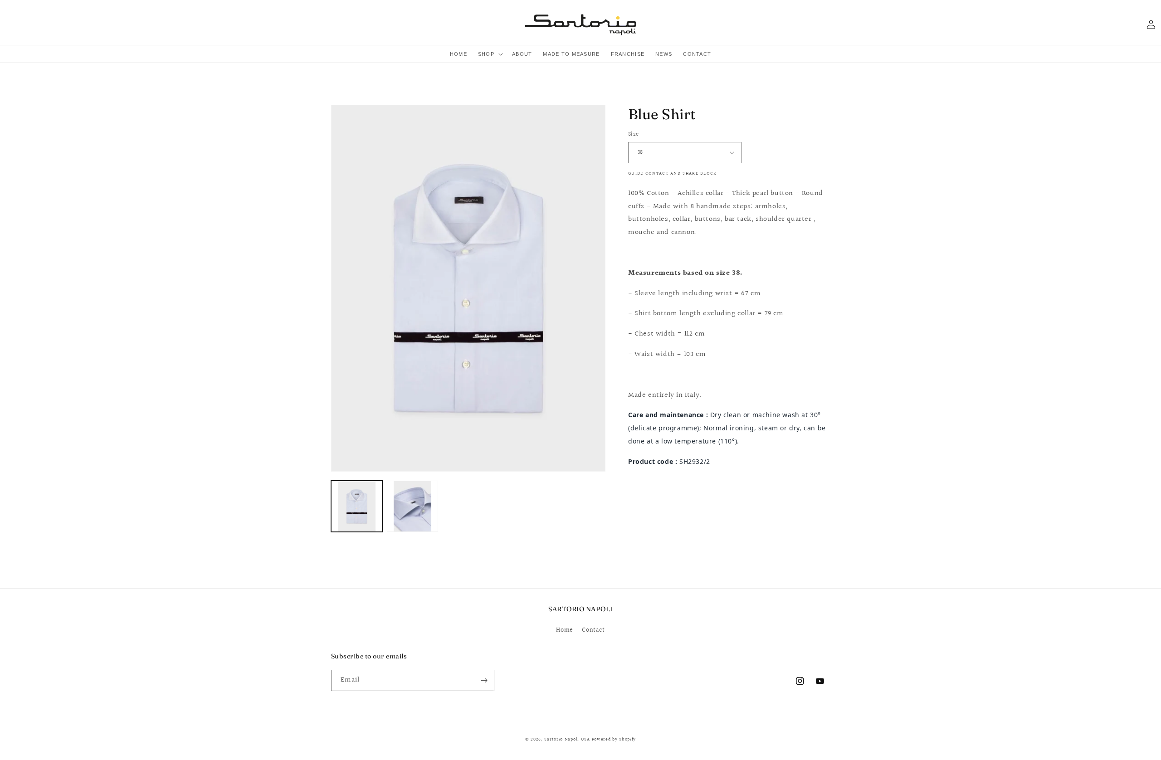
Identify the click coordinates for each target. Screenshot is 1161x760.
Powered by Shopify (614, 739)
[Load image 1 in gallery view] (356, 506)
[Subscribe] (484, 680)
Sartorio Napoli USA (567, 739)
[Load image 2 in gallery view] (412, 506)
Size (633, 134)
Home (564, 630)
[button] (490, 54)
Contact (593, 630)
